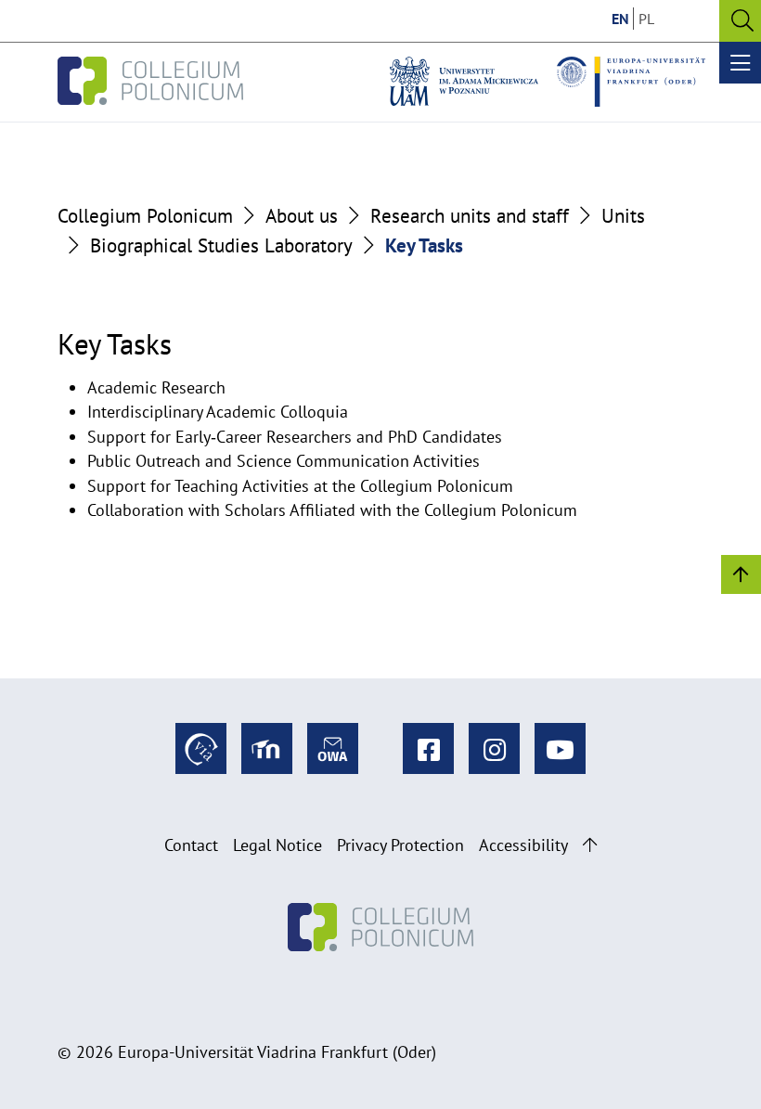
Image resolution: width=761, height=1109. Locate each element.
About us (301, 215)
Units (623, 215)
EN (620, 18)
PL (646, 18)
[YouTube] (560, 748)
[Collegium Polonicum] (150, 82)
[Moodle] (266, 748)
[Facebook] (428, 748)
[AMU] (464, 82)
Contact (191, 845)
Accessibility (523, 845)
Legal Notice (277, 845)
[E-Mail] (332, 748)
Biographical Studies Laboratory (221, 245)
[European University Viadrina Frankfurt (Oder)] (631, 82)
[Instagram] (494, 748)
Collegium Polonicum (145, 215)
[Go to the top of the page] (590, 845)
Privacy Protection (400, 845)
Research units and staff (469, 215)
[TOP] (741, 573)
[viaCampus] (200, 748)
